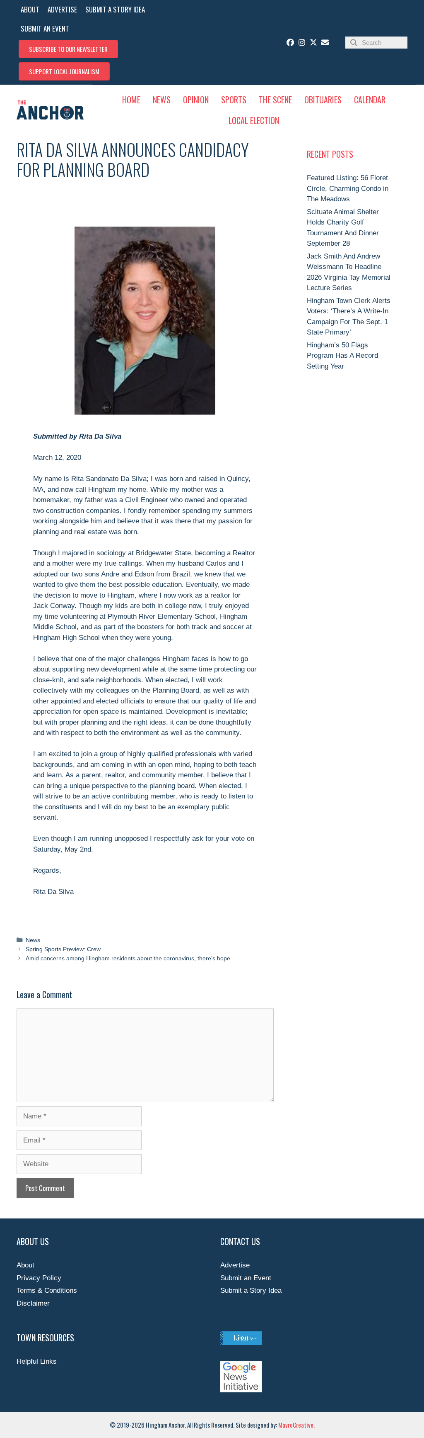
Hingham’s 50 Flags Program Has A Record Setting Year (342, 355)
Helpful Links (37, 1361)
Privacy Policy (39, 1278)
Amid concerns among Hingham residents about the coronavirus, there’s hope (128, 958)
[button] (68, 49)
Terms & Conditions (47, 1290)
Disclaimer (33, 1303)
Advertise (235, 1265)
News (33, 940)
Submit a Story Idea (251, 1290)
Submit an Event (245, 1278)
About (25, 1265)
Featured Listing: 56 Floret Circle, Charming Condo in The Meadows (347, 188)
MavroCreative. (296, 1424)
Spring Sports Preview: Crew (63, 949)
